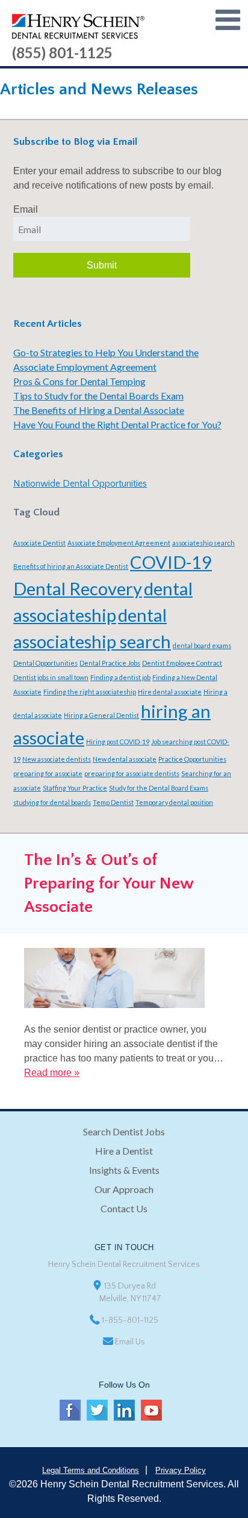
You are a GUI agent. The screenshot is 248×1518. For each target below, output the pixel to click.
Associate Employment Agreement (118, 543)
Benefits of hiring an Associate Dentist (70, 566)
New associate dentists (56, 759)
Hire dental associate (170, 692)
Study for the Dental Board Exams (158, 788)
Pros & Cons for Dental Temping (79, 381)
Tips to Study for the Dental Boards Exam (98, 395)
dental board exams (202, 645)
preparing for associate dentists (131, 773)
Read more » (51, 1072)
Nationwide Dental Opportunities (80, 483)
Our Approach (124, 1189)
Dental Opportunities (45, 663)
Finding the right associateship (89, 692)
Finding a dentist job (120, 677)
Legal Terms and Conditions (90, 1470)
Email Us (130, 1342)
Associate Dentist (39, 543)
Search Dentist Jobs (124, 1131)
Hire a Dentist (124, 1150)
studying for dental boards (52, 802)
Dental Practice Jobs (109, 663)
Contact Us (124, 1208)
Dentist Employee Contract (182, 663)
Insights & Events (124, 1170)
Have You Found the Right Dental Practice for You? (117, 424)
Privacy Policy (180, 1470)
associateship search (203, 543)
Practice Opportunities (192, 759)
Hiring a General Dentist (101, 715)
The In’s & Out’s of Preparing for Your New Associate (108, 883)
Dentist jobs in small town (50, 677)
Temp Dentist (113, 802)
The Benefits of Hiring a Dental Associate (98, 410)
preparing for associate (47, 773)
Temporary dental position (174, 802)
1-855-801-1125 (130, 1320)
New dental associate (125, 759)
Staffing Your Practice (75, 788)
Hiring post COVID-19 (117, 741)
